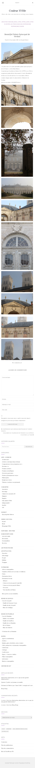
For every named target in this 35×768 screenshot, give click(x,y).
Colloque (4, 650)
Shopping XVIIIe (6, 526)
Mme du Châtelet (7, 627)
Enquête (4, 498)
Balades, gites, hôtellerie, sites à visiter (12, 643)
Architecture (6, 22)
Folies (3, 574)
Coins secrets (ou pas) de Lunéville (12, 583)
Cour (3, 728)
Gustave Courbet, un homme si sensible (12, 682)
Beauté (4, 521)
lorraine (8, 728)
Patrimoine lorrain (7, 578)
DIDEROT (4, 512)
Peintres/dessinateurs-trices (10, 475)
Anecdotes (5, 489)
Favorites (4, 553)
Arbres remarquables (8, 569)
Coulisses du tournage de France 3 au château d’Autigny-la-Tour (18, 433)
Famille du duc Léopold (9, 605)
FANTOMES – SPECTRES (8, 531)
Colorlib (16, 763)
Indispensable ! (6, 503)
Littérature (5, 659)
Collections (5, 647)
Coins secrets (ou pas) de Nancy (11, 585)
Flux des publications (7, 745)
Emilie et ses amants (8, 618)
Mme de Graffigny (8, 607)
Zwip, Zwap (4, 688)
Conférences (5, 652)
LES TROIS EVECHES (16, 24)
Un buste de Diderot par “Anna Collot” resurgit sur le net (17, 685)
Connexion (4, 742)
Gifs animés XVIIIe (7, 500)
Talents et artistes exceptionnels (11, 482)
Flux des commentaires (7, 748)
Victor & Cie (5, 731)
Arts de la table (6, 536)
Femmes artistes (6, 468)
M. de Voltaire (6, 625)
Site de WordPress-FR (7, 751)
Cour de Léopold (6, 601)
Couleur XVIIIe (17, 10)
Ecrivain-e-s (5, 466)
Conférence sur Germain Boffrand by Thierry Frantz (16, 430)
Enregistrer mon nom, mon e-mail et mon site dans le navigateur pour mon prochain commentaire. (15, 419)
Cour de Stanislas (6, 616)
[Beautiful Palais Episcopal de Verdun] (17, 53)
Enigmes (4, 496)
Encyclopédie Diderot (8, 514)
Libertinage (5, 555)
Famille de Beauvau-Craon (10, 603)
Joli (3, 507)
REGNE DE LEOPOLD (7, 598)
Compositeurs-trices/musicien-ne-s (12, 464)
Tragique (4, 562)
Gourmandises (6, 541)
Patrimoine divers (17, 26)
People (4, 558)
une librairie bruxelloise (20, 728)
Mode (3, 524)
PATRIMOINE (27, 24)
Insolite (4, 505)
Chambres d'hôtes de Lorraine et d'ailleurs (13, 571)
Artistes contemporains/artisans (11, 462)
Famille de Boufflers (8, 621)
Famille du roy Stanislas (9, 623)
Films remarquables (7, 656)
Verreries (5, 587)
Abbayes (5, 580)
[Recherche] (33, 3)
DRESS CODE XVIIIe (6, 519)
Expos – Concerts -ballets (9, 654)
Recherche (29, 446)
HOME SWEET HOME (7, 534)
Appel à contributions (8, 638)
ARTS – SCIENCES (6, 457)
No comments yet (17, 362)
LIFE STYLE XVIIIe (6, 551)
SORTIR (3, 636)
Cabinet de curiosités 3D (8, 494)
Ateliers (4, 641)
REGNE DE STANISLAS (7, 614)
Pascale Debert (24, 40)
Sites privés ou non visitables (10, 593)
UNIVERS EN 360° (6, 666)
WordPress (27, 763)
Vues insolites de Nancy (9, 590)
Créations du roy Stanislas (9, 631)
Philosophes (5, 477)
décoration (5, 538)
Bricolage (4, 491)
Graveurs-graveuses (7, 473)
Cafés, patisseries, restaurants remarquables (14, 645)
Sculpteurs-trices (7, 480)
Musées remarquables (8, 661)
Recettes (4, 543)
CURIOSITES (4, 487)
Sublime (4, 560)
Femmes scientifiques (8, 471)
